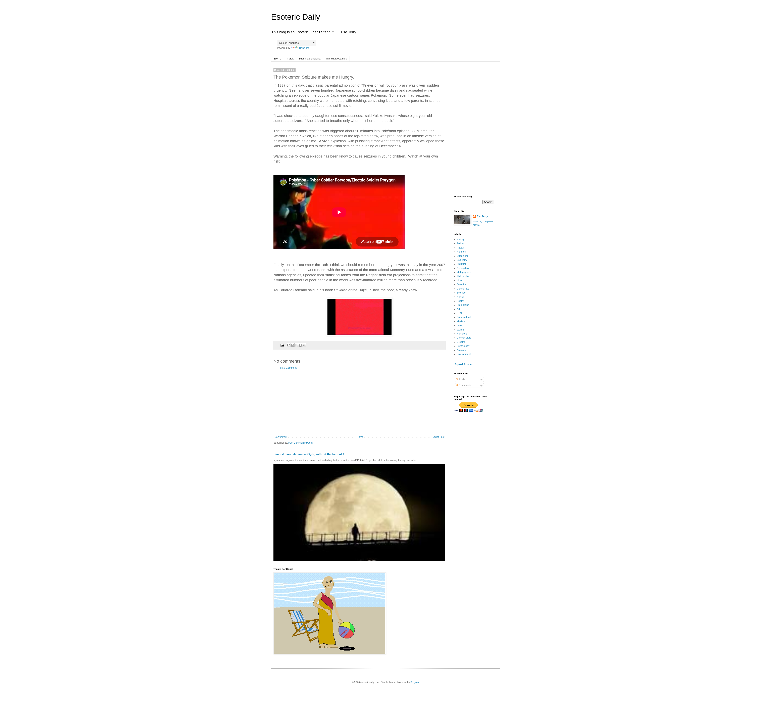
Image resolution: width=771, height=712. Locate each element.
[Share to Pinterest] (304, 345)
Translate (304, 48)
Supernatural (464, 317)
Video (460, 280)
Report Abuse (463, 364)
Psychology (463, 346)
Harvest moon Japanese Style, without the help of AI (309, 454)
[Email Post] (282, 345)
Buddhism (462, 256)
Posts (461, 379)
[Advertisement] (359, 402)
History (460, 239)
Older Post (438, 437)
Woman (461, 329)
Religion (461, 251)
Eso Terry (482, 216)
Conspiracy (463, 288)
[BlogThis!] (293, 345)
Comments (464, 385)
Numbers (462, 333)
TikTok (290, 58)
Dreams (461, 342)
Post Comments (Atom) (300, 442)
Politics (461, 243)
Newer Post (280, 437)
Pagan (460, 247)
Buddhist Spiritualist (309, 58)
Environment (464, 354)
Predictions (463, 305)
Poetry (460, 301)
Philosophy (463, 276)
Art (458, 309)
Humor (460, 296)
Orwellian (462, 284)
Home (360, 437)
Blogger (414, 682)
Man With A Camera (336, 58)
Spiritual (461, 264)
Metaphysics (463, 272)
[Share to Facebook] (300, 345)
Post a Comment (287, 367)
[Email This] (289, 345)
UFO (459, 313)
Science (461, 292)
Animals (461, 350)
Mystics (461, 321)
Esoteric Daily (295, 16)
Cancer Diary (464, 337)
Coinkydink (463, 268)
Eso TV (277, 58)
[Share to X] (296, 345)
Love (459, 325)
